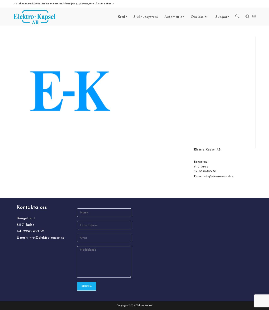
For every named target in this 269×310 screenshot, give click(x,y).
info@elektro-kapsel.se (218, 176)
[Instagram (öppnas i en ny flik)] (254, 16)
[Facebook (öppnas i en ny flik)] (247, 16)
